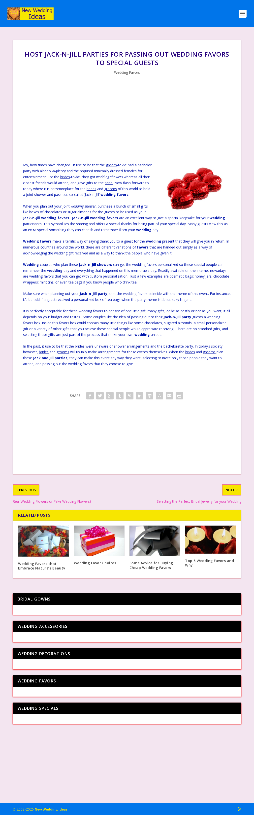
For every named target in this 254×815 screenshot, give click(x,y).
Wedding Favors (127, 72)
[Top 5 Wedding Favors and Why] (210, 540)
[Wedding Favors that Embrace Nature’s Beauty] (43, 541)
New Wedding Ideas (51, 809)
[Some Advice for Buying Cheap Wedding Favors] (154, 541)
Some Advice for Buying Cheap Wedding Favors (151, 565)
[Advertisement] (127, 120)
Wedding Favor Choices (95, 563)
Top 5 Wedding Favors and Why (209, 562)
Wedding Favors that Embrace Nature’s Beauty (41, 565)
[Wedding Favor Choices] (99, 541)
